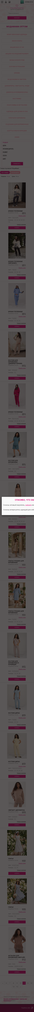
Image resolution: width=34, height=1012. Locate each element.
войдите (28, 505)
